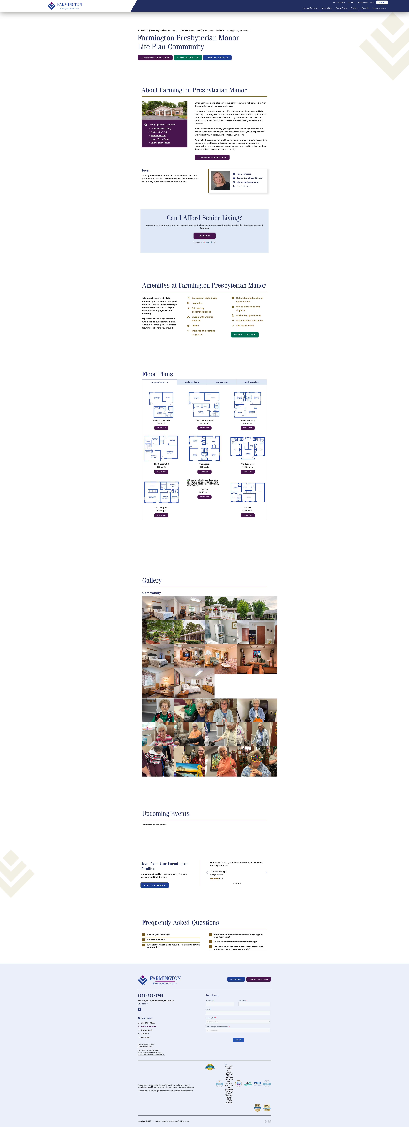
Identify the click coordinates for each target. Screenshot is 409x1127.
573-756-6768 (244, 186)
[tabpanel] (204, 452)
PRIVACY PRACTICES (145, 1046)
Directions (143, 1003)
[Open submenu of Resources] (385, 8)
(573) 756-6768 (150, 995)
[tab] (159, 382)
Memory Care (158, 135)
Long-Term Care (160, 139)
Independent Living (161, 128)
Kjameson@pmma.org (248, 182)
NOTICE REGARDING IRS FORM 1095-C (151, 1055)
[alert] (204, 824)
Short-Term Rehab (161, 142)
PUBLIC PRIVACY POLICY (146, 1044)
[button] (233, 883)
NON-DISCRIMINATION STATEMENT (150, 1052)
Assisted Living (159, 131)
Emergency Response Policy (149, 1050)
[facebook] (139, 1009)
